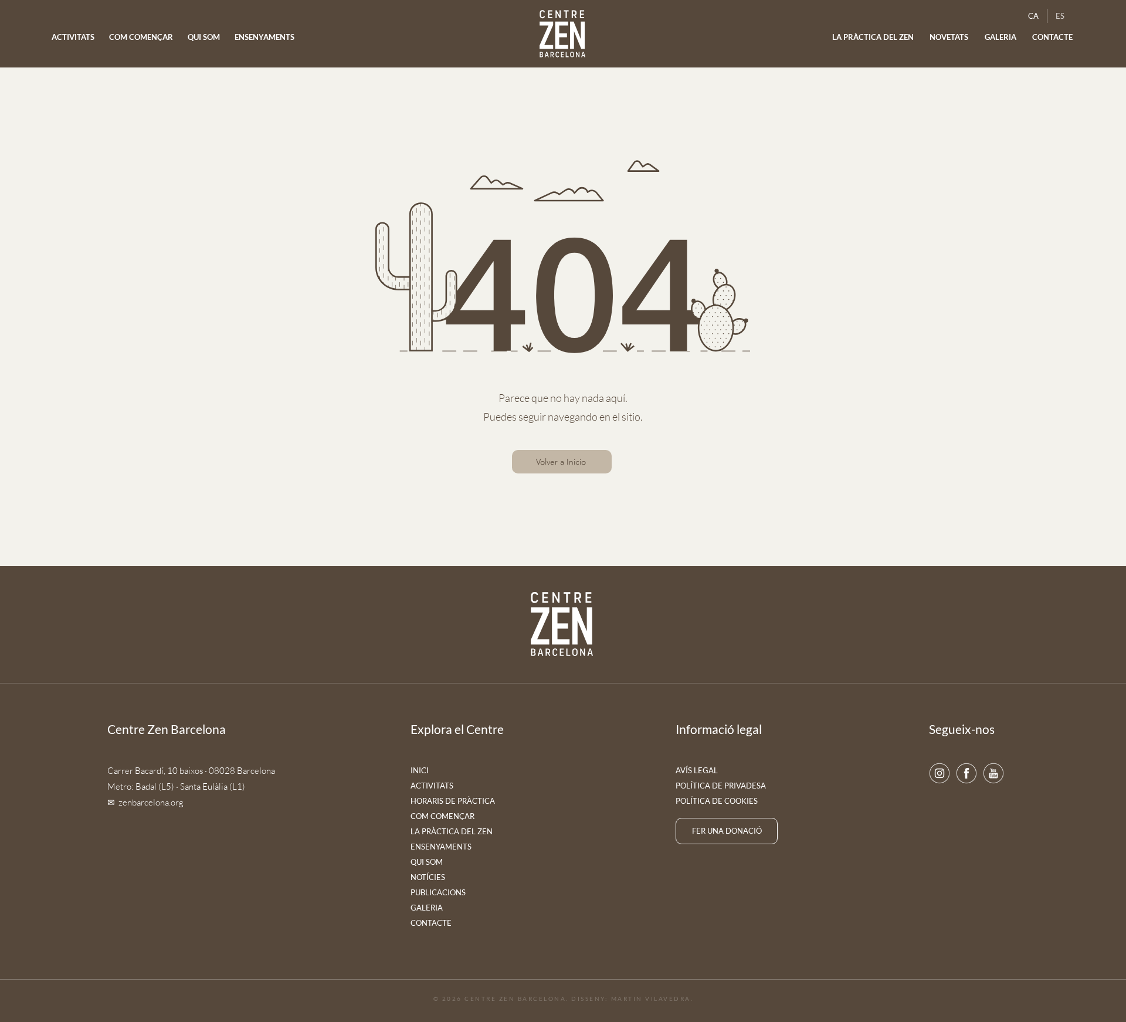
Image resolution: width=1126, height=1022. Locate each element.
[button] (949, 37)
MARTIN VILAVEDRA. (652, 998)
